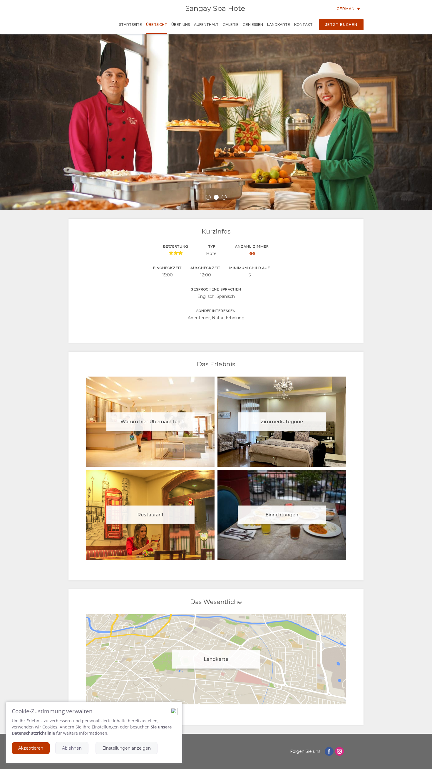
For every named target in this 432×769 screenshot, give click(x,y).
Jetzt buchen (341, 24)
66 (252, 253)
